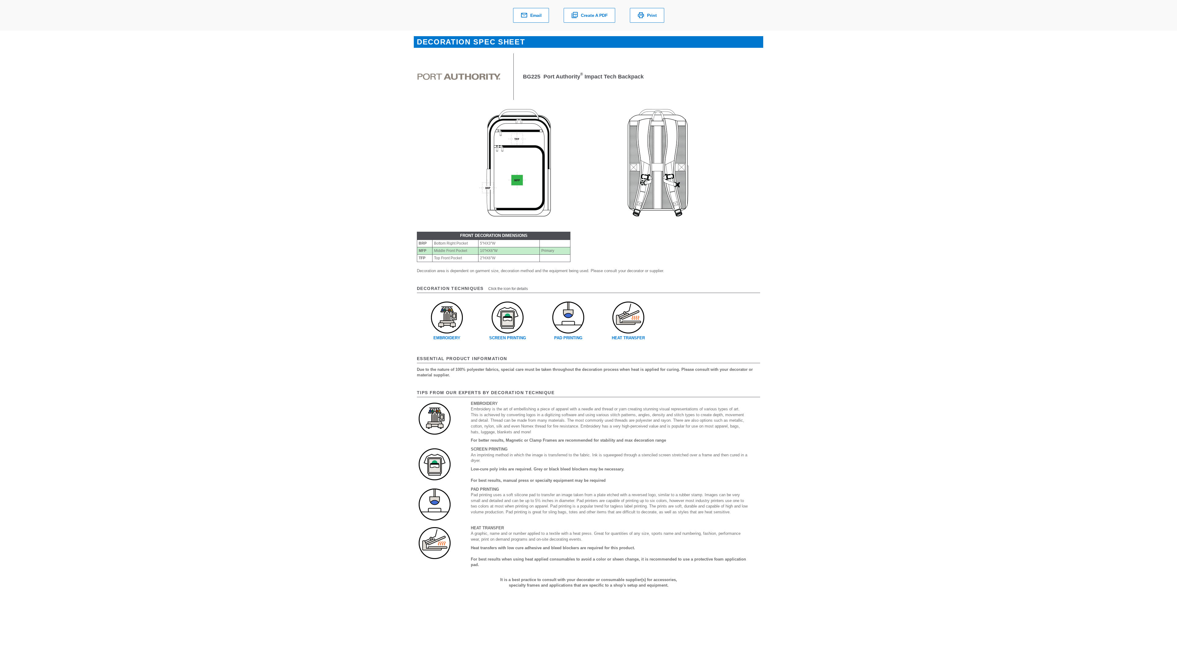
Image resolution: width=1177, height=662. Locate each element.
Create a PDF (594, 15)
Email (536, 15)
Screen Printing (507, 338)
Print (652, 15)
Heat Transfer (628, 338)
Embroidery (446, 338)
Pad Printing (568, 338)
